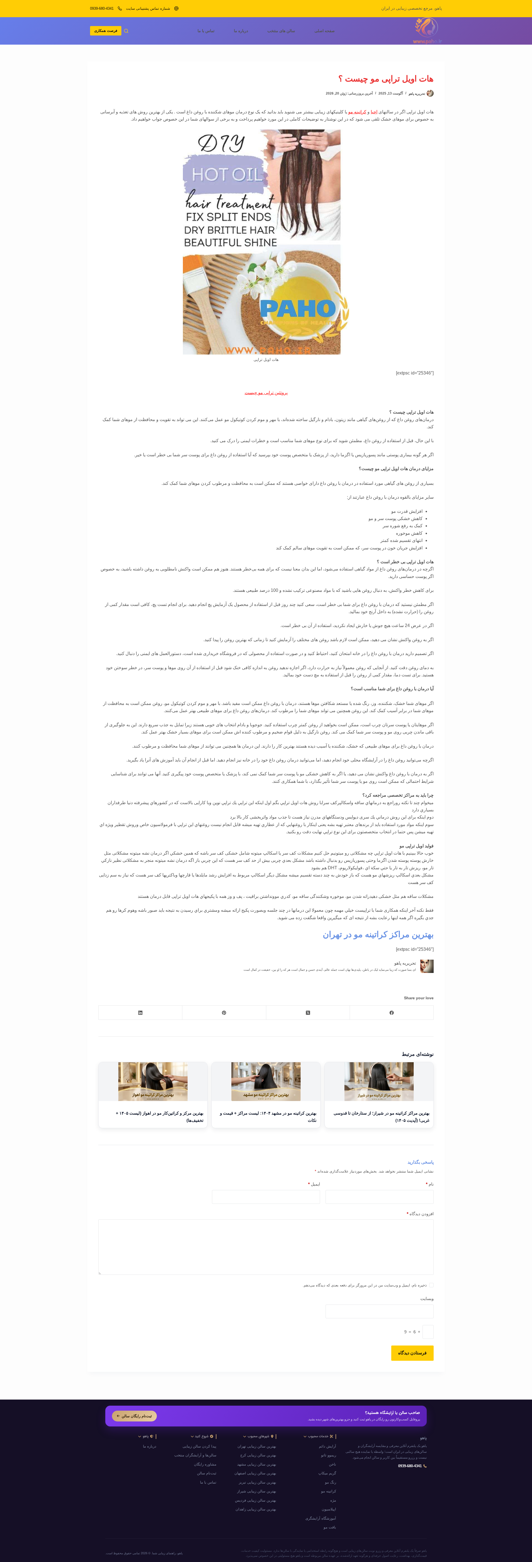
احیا (374, 111)
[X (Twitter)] (308, 1013)
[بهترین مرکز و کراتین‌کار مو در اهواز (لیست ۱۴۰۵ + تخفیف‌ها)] (153, 1081)
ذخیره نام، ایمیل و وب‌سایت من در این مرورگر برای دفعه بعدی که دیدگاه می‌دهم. (365, 1285)
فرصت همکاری (105, 31)
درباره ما (241, 31)
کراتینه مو (357, 111)
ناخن (332, 1464)
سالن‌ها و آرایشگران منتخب (195, 1455)
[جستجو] (126, 31)
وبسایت (427, 1298)
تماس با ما (206, 31)
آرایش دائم (327, 1446)
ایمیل (314, 1184)
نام (430, 1184)
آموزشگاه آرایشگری (320, 1518)
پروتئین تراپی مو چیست (266, 392)
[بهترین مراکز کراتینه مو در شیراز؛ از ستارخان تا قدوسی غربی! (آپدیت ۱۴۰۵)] (379, 1081)
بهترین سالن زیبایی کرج (258, 1455)
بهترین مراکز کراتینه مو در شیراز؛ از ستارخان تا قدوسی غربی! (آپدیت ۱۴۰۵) (381, 1116)
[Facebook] (391, 1013)
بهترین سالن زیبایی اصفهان (255, 1473)
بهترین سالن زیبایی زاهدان (256, 1509)
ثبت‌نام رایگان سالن (137, 1416)
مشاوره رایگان (205, 1464)
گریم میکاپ (327, 1473)
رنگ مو (330, 1482)
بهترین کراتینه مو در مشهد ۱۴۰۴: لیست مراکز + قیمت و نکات (268, 1116)
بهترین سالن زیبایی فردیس (255, 1500)
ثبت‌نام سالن (206, 1473)
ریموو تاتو (328, 1455)
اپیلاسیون (329, 1509)
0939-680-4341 (102, 8)
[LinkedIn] (140, 1013)
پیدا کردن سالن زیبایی (199, 1446)
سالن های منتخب (281, 31)
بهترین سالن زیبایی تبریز (257, 1482)
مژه (333, 1500)
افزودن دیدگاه (420, 1213)
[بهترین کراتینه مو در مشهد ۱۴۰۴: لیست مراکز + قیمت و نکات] (266, 1081)
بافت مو (330, 1527)
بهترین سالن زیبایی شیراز (256, 1491)
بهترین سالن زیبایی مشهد (256, 1464)
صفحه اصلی (324, 31)
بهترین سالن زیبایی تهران (256, 1446)
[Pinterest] (224, 1013)
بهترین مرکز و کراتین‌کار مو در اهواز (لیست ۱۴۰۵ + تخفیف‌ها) (159, 1116)
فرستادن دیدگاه (412, 1352)
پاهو (423, 1438)
